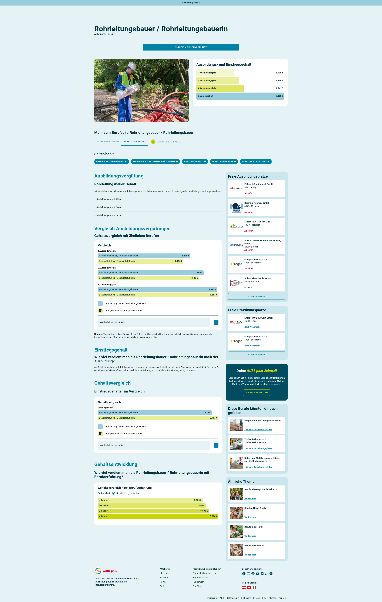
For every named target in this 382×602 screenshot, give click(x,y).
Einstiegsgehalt (193, 161)
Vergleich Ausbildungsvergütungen (154, 161)
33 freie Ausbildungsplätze (191, 47)
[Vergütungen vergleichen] (216, 322)
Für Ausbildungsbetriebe (204, 573)
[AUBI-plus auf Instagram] (248, 574)
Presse (256, 598)
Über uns (164, 573)
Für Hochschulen (201, 577)
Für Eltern (197, 586)
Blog (264, 598)
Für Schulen (198, 582)
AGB (222, 598)
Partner (163, 582)
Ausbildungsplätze (166, 142)
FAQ (162, 586)
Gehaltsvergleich (222, 161)
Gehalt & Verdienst (135, 141)
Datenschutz (233, 598)
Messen (272, 598)
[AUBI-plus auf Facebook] (244, 574)
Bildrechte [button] (246, 598)
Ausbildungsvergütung (110, 161)
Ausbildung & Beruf (108, 141)
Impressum (212, 598)
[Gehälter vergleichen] (216, 445)
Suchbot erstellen (256, 392)
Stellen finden (256, 296)
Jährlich (135, 493)
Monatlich (120, 493)
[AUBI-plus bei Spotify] (271, 574)
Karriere (164, 577)
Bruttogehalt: (104, 493)
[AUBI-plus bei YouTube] (257, 574)
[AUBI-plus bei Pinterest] (253, 574)
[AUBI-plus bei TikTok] (266, 574)
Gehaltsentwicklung (254, 161)
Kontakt (282, 598)
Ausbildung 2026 (190, 2)
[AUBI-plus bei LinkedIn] (262, 574)
